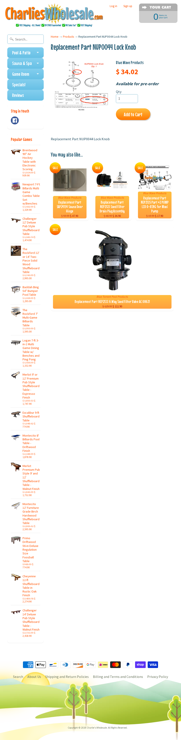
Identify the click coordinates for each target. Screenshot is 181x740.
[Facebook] (15, 120)
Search (18, 676)
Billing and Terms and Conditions (118, 676)
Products (68, 37)
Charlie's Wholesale (97, 727)
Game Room (20, 74)
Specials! (18, 84)
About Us (34, 676)
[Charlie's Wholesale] (54, 15)
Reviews (18, 95)
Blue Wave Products (130, 62)
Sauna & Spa (22, 63)
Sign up (127, 6)
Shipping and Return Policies (67, 676)
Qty (118, 91)
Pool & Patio (21, 52)
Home (54, 37)
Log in (113, 6)
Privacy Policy (157, 676)
